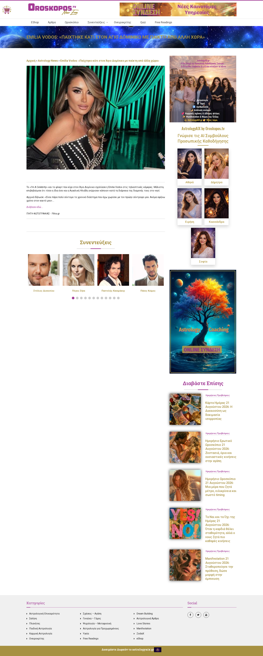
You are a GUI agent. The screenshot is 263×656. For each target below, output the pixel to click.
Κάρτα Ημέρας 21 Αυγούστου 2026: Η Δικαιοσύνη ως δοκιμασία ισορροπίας (218, 411)
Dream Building (145, 613)
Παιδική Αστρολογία (40, 628)
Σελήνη (33, 618)
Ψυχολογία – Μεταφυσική (97, 623)
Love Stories (143, 623)
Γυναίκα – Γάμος (92, 618)
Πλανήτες (34, 623)
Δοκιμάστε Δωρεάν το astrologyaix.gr (128, 649)
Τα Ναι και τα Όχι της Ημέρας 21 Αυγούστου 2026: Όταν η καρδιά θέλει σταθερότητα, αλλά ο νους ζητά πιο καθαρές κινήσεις (220, 529)
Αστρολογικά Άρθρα (148, 618)
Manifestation (144, 628)
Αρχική (31, 60)
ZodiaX (140, 633)
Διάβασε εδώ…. (34, 207)
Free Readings (90, 638)
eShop (140, 638)
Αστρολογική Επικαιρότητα (44, 613)
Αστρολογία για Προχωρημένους (101, 628)
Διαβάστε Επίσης (203, 383)
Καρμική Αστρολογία (40, 633)
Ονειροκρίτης (36, 638)
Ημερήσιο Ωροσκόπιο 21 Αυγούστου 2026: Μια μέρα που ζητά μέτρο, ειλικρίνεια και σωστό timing (220, 487)
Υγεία (86, 633)
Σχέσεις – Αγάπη (92, 613)
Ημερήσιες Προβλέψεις (218, 395)
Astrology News (48, 60)
